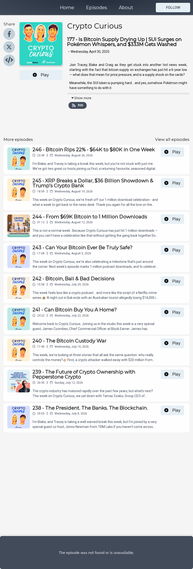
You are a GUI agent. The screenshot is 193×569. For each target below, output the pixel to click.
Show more (82, 98)
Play (45, 74)
